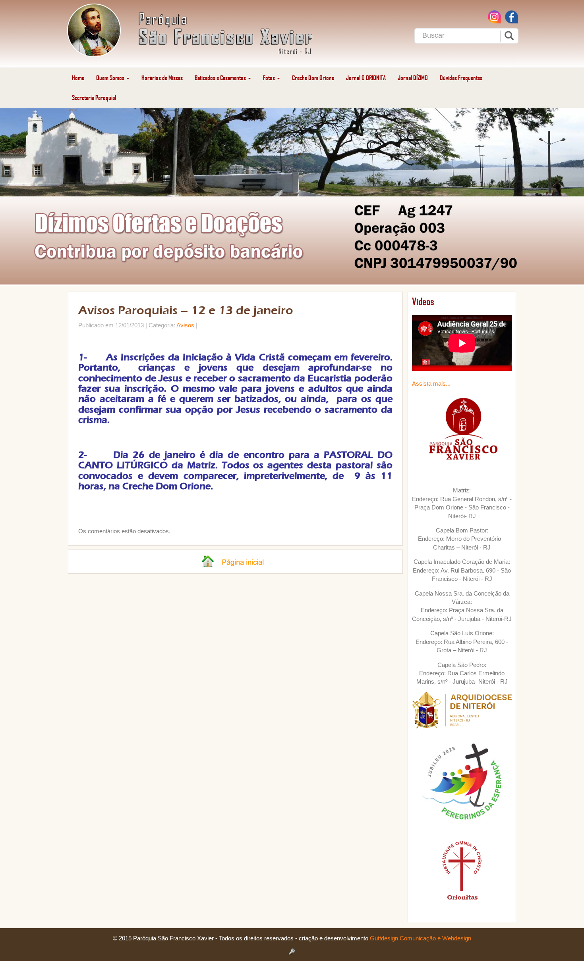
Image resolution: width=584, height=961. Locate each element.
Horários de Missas (162, 77)
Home (78, 77)
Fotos (269, 77)
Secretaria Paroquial (94, 97)
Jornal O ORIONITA (366, 77)
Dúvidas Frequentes (461, 77)
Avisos (185, 325)
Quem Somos (111, 77)
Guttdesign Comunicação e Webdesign (420, 938)
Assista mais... (431, 383)
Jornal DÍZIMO (413, 77)
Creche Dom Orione (313, 77)
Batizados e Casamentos (221, 77)
